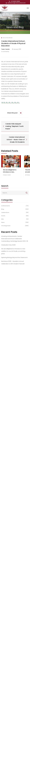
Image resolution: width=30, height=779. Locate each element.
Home (3, 14)
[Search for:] (15, 193)
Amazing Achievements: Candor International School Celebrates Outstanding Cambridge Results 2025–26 (14, 238)
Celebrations (14, 212)
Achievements (14, 206)
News (14, 222)
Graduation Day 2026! (8, 245)
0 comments (5, 51)
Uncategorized (14, 14)
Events (14, 216)
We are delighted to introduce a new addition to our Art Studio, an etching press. (13, 251)
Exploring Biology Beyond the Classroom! (14, 257)
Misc (14, 219)
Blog (7, 14)
